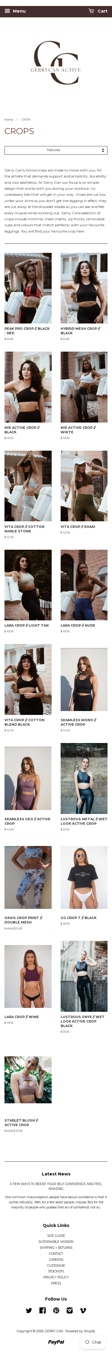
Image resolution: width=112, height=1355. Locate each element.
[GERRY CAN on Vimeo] (83, 1312)
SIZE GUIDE (56, 1236)
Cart (102, 11)
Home (8, 119)
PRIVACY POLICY (56, 1277)
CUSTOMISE (56, 1266)
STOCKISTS (56, 1271)
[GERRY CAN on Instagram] (69, 1312)
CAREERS (56, 1260)
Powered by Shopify (80, 1331)
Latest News (56, 1174)
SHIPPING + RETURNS (56, 1248)
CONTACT (56, 1254)
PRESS (56, 1283)
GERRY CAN (54, 1331)
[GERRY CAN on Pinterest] (56, 1312)
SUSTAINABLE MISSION (56, 1242)
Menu (19, 11)
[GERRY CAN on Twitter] (29, 1312)
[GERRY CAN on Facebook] (42, 1312)
